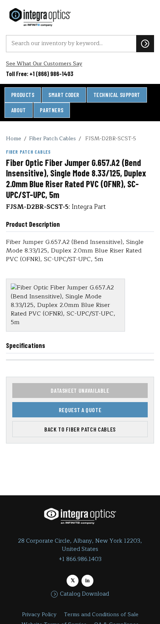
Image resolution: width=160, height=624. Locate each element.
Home (13, 138)
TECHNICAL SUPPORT (116, 94)
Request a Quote (80, 409)
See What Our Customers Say (44, 64)
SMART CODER (63, 94)
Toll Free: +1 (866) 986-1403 (39, 73)
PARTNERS (51, 110)
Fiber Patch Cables (52, 138)
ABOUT (18, 110)
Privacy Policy (39, 614)
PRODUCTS (23, 94)
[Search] (145, 43)
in (87, 580)
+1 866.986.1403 (80, 559)
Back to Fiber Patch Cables (80, 429)
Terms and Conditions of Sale (101, 614)
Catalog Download (84, 594)
